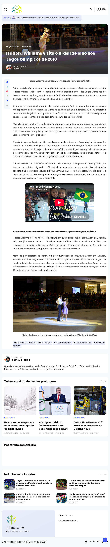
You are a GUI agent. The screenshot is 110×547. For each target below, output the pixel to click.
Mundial (7, 18)
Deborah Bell (45, 343)
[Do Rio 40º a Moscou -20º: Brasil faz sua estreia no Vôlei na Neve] (90, 400)
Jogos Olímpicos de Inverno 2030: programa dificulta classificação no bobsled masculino (34, 483)
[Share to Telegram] (7, 100)
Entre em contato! (68, 520)
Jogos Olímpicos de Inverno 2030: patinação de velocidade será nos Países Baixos (33, 497)
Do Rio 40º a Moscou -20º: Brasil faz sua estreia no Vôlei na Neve (89, 425)
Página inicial (12, 46)
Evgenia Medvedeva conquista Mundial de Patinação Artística (47, 17)
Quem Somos (65, 515)
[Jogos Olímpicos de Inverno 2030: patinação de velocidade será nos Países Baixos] (9, 498)
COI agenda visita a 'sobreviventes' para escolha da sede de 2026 (53, 425)
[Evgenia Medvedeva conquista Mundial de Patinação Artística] (13, 17)
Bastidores (27, 46)
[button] (7, 105)
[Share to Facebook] (7, 82)
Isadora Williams (63, 343)
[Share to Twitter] (7, 87)
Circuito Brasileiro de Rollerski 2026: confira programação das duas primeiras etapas (86, 483)
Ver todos (102, 381)
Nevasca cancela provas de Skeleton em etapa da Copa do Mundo (19, 425)
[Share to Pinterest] (7, 91)
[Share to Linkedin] (7, 96)
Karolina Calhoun (83, 343)
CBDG (32, 343)
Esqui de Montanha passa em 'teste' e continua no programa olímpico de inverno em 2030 (86, 497)
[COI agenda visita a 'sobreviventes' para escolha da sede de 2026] (55, 400)
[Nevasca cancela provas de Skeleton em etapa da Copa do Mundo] (20, 400)
